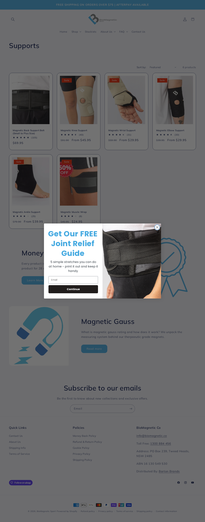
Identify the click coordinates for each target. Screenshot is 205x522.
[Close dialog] (157, 227)
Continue (73, 289)
